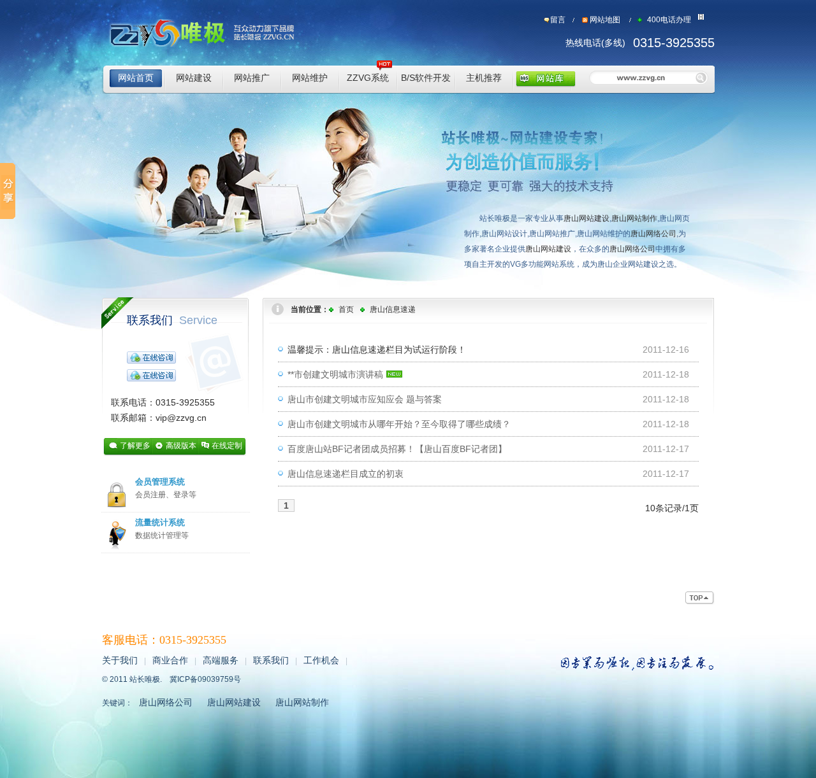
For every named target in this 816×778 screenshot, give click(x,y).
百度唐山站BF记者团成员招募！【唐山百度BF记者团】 (397, 449)
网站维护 (310, 78)
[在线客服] (151, 356)
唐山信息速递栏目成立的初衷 (346, 474)
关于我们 (120, 660)
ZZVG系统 (368, 78)
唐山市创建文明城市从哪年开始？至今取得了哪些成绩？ (399, 424)
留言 (557, 19)
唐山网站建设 (586, 218)
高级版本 (181, 445)
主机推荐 (484, 78)
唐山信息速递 (393, 309)
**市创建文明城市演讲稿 (335, 374)
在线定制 (227, 445)
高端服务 (220, 660)
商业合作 (170, 660)
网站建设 (194, 78)
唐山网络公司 (653, 233)
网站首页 (136, 78)
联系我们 (172, 320)
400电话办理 (669, 19)
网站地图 (605, 19)
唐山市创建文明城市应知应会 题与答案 (365, 399)
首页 (346, 309)
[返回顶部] (700, 598)
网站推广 (252, 78)
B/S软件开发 (426, 78)
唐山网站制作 (634, 218)
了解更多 (135, 445)
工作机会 (321, 660)
